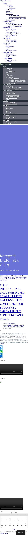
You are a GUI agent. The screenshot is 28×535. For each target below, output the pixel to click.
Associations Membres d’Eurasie (17, 18)
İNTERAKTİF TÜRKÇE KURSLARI (14, 26)
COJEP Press (11, 325)
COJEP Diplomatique (11, 40)
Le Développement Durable (13, 34)
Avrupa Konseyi (10, 46)
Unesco (8, 47)
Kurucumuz (12, 8)
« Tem (13, 529)
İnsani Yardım (7, 58)
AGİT (7, 49)
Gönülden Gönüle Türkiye (12, 32)
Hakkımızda (9, 5)
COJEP (5, 3)
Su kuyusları (9, 61)
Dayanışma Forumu (11, 29)
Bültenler (6, 38)
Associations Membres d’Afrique (17, 17)
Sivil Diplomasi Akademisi (15, 24)
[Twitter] (14, 349)
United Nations (19, 326)
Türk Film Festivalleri (11, 55)
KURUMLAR (6, 43)
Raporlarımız (9, 12)
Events (4, 326)
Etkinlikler (8, 37)
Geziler (8, 57)
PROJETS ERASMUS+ (11, 35)
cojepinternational (10, 323)
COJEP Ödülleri (10, 54)
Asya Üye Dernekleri (14, 15)
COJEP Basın (9, 9)
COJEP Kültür (7, 52)
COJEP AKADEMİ (7, 21)
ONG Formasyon (10, 23)
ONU (7, 44)
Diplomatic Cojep (19, 325)
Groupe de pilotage (11, 31)
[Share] (14, 356)
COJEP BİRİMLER (8, 27)
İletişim (11, 6)
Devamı (2, 343)
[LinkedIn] (14, 354)
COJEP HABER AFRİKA (11, 41)
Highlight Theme (4, 533)
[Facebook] (14, 346)
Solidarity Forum (11, 326)
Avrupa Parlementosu (11, 50)
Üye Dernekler (9, 14)
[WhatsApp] (14, 351)
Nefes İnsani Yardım (11, 60)
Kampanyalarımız (10, 20)
